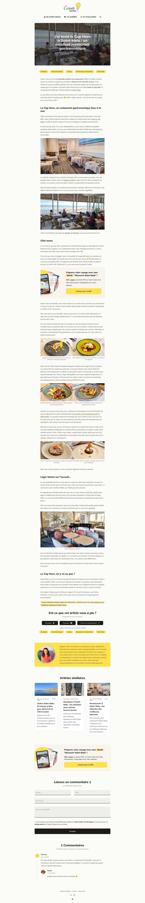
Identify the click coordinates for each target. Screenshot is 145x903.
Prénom (38, 792)
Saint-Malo (100, 71)
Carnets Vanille (89, 649)
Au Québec (72, 17)
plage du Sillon (69, 180)
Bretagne (44, 71)
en (71, 895)
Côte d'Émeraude (56, 71)
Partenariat (81, 891)
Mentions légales (65, 891)
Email (76, 792)
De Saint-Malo (53, 17)
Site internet (39, 801)
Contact (74, 891)
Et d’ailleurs (89, 17)
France (69, 71)
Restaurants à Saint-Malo (84, 71)
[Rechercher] (100, 17)
